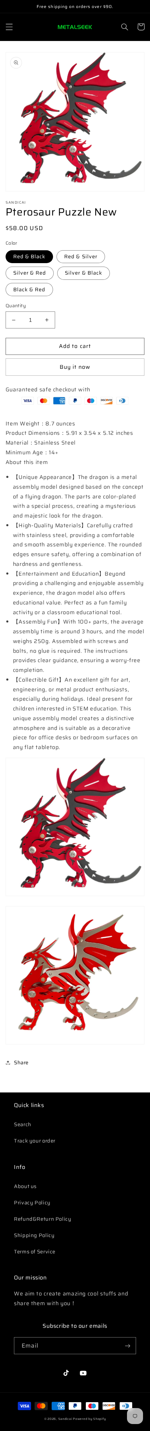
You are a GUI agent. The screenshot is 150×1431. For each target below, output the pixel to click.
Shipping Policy (34, 1235)
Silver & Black (83, 273)
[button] (9, 27)
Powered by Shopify (89, 1418)
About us (25, 1186)
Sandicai (65, 1418)
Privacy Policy (32, 1202)
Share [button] (21, 1062)
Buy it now (75, 367)
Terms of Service (34, 1251)
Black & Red (29, 289)
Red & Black (29, 256)
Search (22, 1124)
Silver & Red (29, 273)
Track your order (34, 1141)
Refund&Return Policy (43, 1219)
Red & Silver (80, 256)
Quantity (16, 305)
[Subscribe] (128, 1345)
